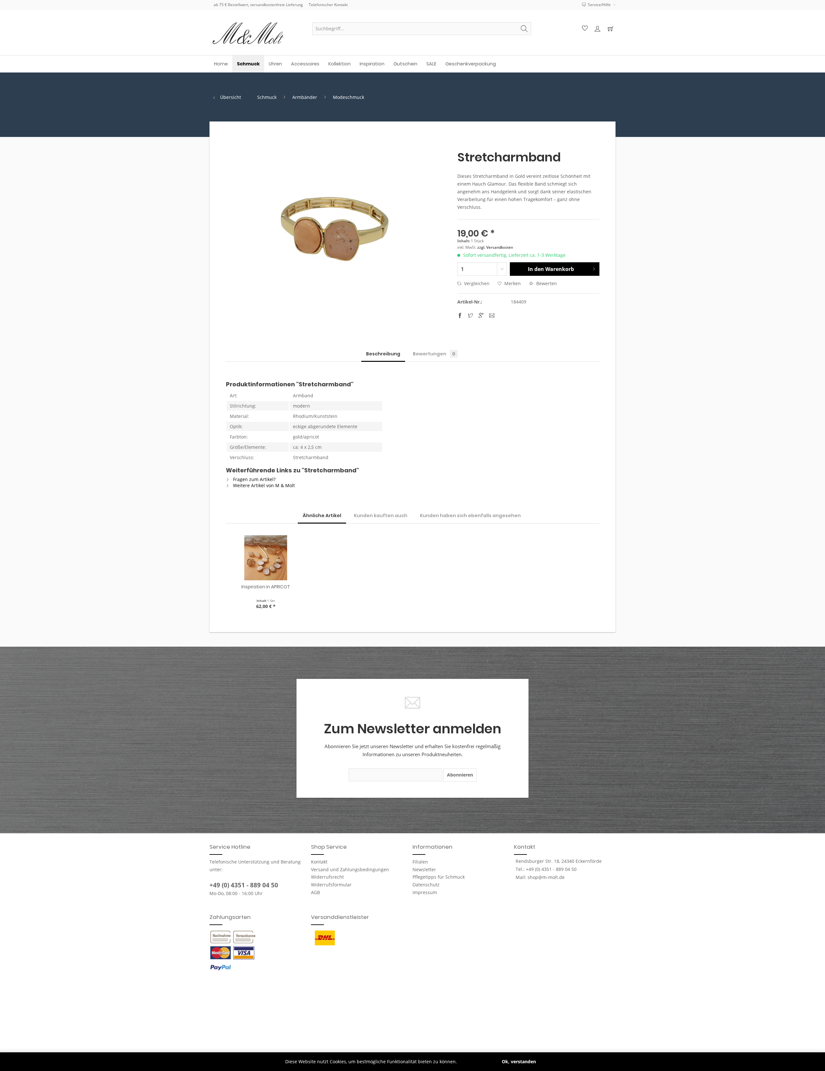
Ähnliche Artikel (322, 515)
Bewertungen (434, 354)
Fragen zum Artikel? (254, 479)
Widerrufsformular (331, 885)
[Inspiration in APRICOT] (265, 557)
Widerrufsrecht (327, 877)
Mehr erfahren (474, 1061)
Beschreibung (383, 354)
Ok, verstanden (519, 1061)
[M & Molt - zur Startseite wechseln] (258, 33)
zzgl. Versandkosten (495, 247)
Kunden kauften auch (380, 515)
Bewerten (546, 283)
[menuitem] (421, 28)
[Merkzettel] (584, 28)
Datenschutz (426, 885)
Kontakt (319, 862)
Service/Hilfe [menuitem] (599, 4)
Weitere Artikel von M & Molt (263, 485)
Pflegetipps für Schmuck (438, 877)
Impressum (424, 892)
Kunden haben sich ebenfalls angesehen (470, 515)
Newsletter (424, 869)
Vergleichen (476, 283)
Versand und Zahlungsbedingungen (350, 869)
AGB (315, 892)
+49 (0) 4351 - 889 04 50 (243, 885)
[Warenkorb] (610, 28)
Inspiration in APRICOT (265, 587)
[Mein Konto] (597, 28)
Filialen (420, 862)
